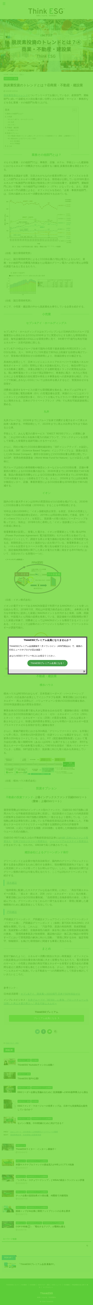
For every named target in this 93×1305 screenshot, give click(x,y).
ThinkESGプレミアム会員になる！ (48, 663)
